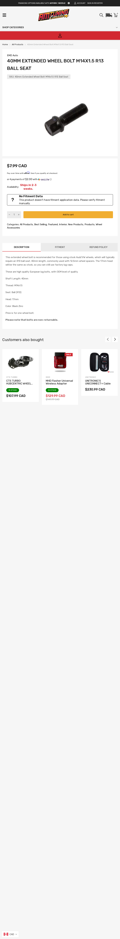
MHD (48, 377)
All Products (26, 224)
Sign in (90, 3)
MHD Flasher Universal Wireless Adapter (59, 382)
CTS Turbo (11, 377)
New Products (75, 224)
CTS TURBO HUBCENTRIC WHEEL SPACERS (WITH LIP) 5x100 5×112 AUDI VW (19, 385)
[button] (109, 15)
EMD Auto (12, 55)
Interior (62, 224)
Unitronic (90, 377)
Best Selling (40, 224)
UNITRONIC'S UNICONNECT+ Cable (98, 382)
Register (98, 3)
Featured (53, 224)
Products (89, 224)
